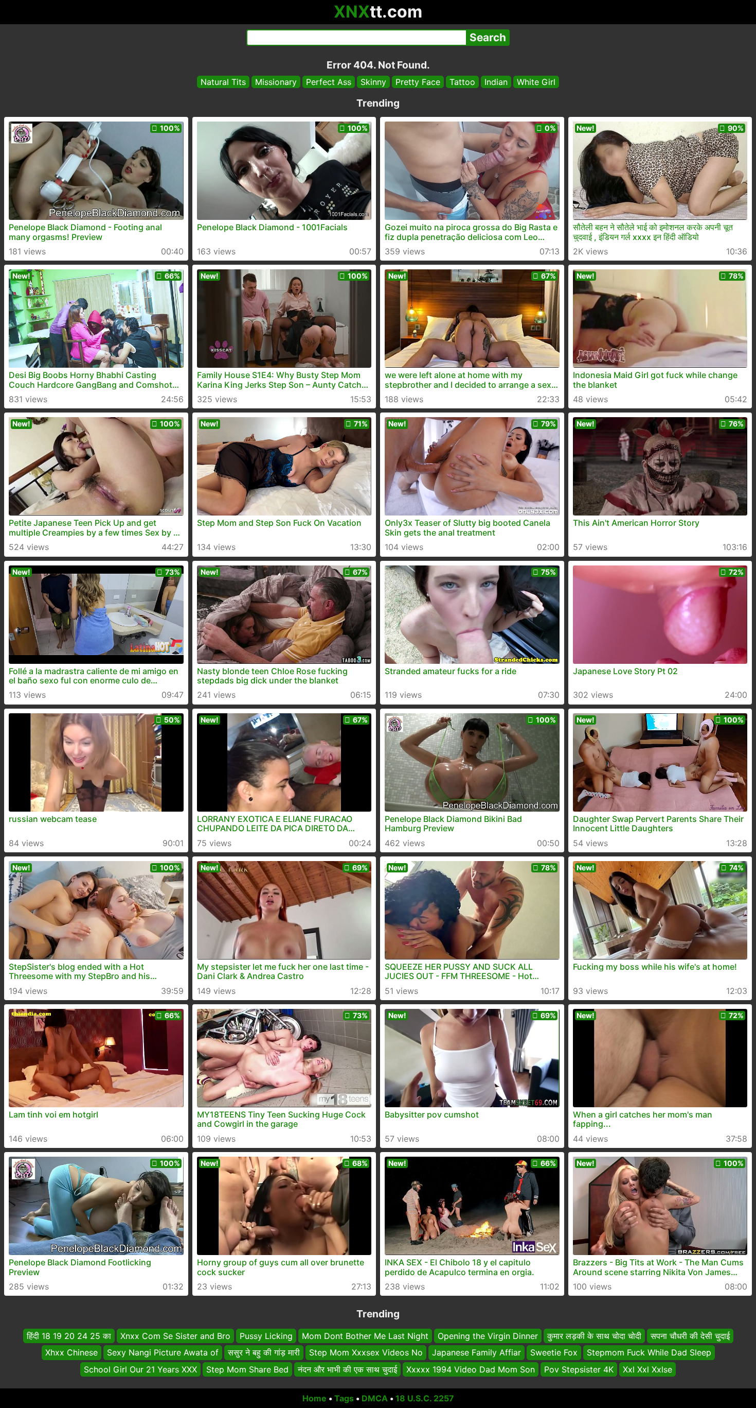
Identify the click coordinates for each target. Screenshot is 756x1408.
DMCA (375, 1398)
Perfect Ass (328, 82)
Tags (344, 1398)
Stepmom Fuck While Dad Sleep (649, 1353)
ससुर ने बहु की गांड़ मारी (264, 1353)
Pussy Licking (266, 1336)
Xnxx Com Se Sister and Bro (175, 1336)
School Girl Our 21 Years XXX (140, 1369)
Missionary (276, 82)
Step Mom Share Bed (247, 1369)
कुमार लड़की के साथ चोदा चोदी (594, 1336)
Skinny (373, 82)
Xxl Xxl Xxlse (647, 1369)
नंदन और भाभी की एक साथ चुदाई (347, 1369)
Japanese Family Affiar (476, 1353)
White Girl (536, 82)
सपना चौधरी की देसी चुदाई (690, 1336)
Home (314, 1398)
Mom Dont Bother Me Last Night (365, 1336)
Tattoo (462, 82)
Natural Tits (223, 82)
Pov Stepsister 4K (579, 1369)
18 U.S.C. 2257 (424, 1398)
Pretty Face (417, 82)
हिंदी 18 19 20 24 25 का (69, 1336)
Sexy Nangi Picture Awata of (163, 1353)
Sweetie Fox (554, 1353)
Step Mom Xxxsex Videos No (366, 1353)
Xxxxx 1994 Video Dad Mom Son (470, 1369)
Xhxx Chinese (71, 1353)
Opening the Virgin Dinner (488, 1336)
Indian (496, 82)
